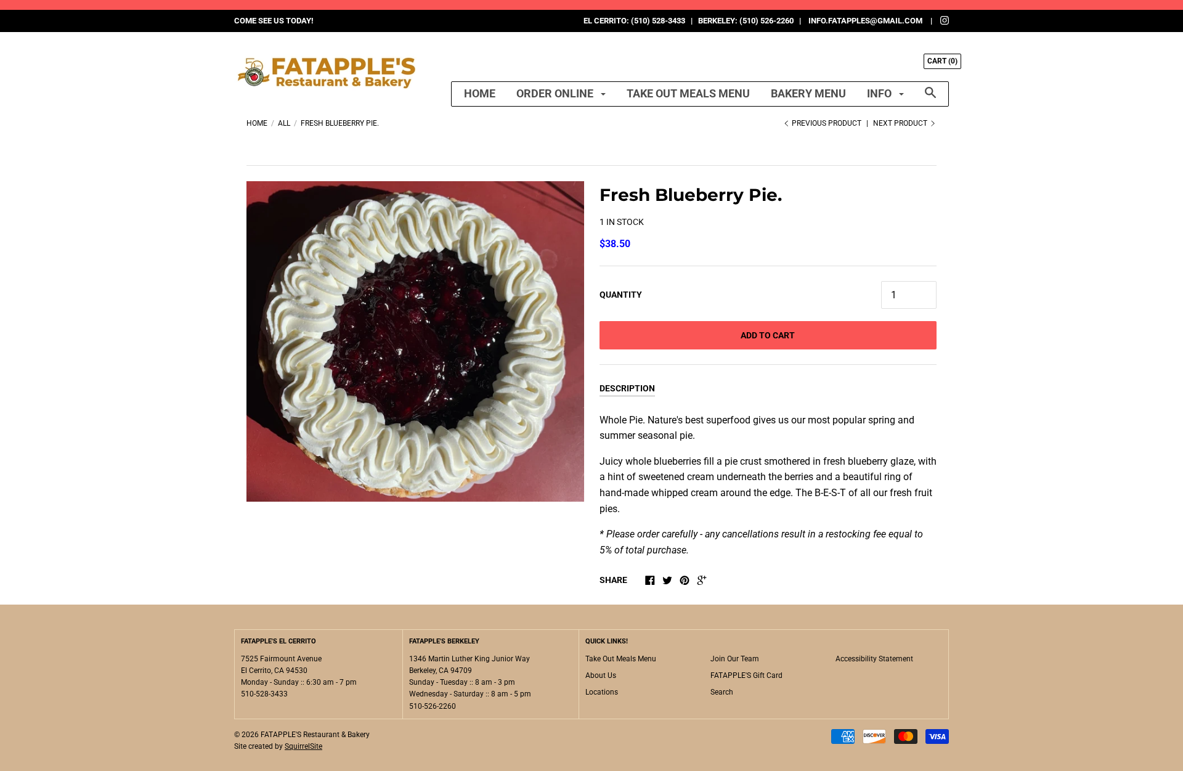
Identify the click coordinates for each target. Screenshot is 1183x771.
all (284, 123)
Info (880, 93)
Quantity (621, 295)
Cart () (942, 61)
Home (479, 93)
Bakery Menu (808, 93)
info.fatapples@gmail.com (865, 20)
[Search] (930, 99)
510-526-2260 (432, 706)
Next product (901, 123)
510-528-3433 (264, 694)
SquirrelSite (303, 746)
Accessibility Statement (874, 659)
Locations (601, 692)
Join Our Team (734, 659)
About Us (600, 675)
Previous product (826, 123)
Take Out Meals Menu (688, 93)
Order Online (556, 93)
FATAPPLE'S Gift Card (746, 675)
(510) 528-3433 (658, 20)
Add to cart (768, 335)
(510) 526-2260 (766, 20)
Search (721, 692)
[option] (415, 341)
